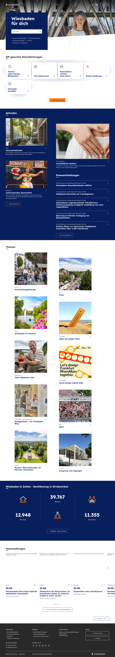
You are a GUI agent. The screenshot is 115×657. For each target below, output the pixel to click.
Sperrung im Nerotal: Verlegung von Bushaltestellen (72, 217)
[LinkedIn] (43, 646)
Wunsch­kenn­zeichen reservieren (66, 74)
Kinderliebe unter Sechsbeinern (88, 591)
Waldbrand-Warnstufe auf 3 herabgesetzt (75, 194)
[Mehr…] (28, 76)
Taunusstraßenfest (14, 150)
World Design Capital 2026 (71, 383)
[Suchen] (40, 31)
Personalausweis (41, 76)
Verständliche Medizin (66, 163)
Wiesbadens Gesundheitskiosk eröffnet (74, 185)
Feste (61, 295)
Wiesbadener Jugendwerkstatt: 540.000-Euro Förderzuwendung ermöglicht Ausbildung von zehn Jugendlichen (79, 205)
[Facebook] (33, 646)
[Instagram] (36, 646)
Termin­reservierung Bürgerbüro (14, 74)
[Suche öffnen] (91, 4)
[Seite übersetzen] (96, 4)
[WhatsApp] (49, 646)
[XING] (46, 646)
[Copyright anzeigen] (107, 32)
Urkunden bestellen (12, 90)
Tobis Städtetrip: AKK (24, 377)
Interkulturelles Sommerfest (19, 193)
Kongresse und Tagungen (70, 471)
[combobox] (26, 31)
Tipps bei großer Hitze (69, 339)
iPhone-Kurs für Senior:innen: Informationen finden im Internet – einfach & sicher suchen (55, 593)
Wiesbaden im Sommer (25, 333)
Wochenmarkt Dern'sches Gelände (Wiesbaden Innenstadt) (21, 592)
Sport (61, 427)
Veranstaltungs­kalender (25, 289)
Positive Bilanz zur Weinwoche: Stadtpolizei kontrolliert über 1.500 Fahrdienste (76, 227)
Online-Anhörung (94, 76)
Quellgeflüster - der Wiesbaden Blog (29, 422)
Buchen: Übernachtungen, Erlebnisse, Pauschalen (28, 468)
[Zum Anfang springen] (107, 619)
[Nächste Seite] (107, 568)
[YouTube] (40, 646)
